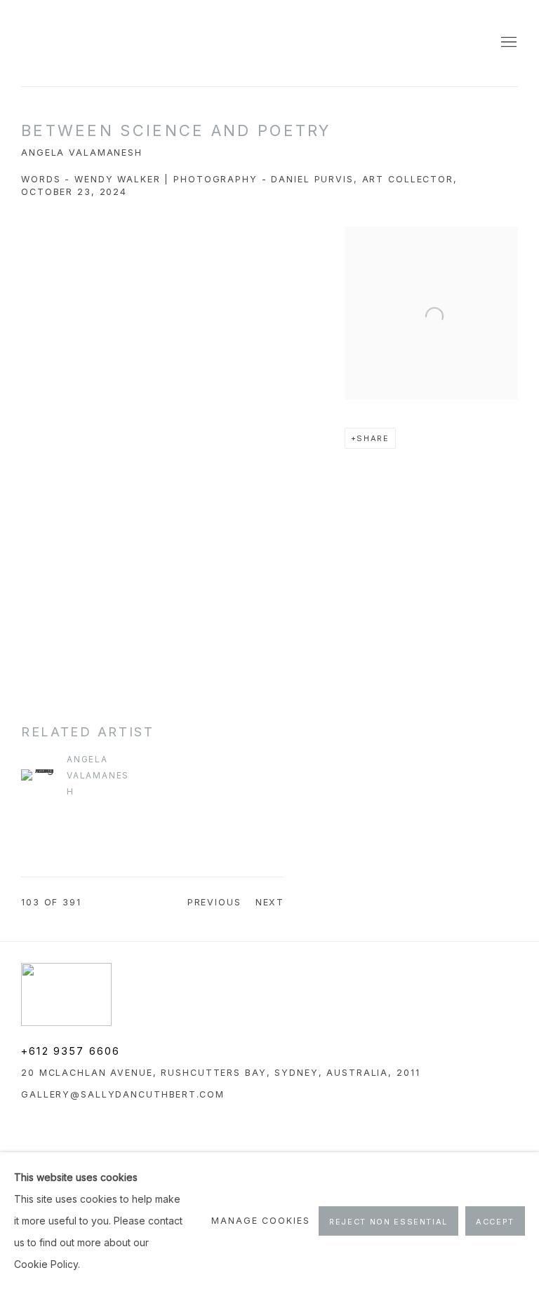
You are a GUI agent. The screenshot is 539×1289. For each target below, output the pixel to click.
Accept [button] (495, 1222)
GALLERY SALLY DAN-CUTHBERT (56, 43)
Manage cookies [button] (260, 1220)
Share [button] (373, 438)
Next (270, 902)
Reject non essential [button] (388, 1222)
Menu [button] (507, 42)
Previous (214, 902)
